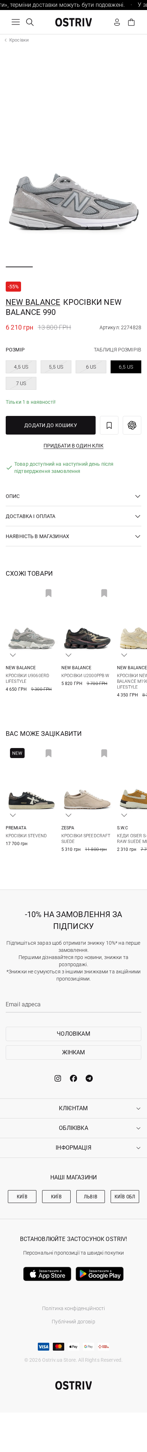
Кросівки (19, 40)
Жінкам (73, 1052)
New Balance (33, 302)
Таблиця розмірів (117, 350)
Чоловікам (73, 1033)
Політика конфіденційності (73, 1308)
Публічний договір (73, 1321)
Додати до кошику (50, 425)
